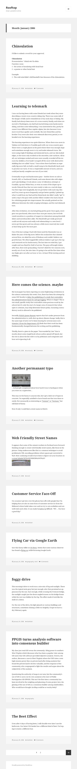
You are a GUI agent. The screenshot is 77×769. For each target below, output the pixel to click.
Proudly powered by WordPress (22, 765)
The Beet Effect (24, 716)
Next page (68, 752)
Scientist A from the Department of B (25, 323)
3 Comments (39, 740)
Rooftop (11, 7)
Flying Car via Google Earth (34, 540)
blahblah (30, 88)
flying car (24, 550)
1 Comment (39, 267)
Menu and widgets (68, 11)
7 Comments (39, 88)
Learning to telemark (29, 106)
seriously (30, 350)
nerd (28, 476)
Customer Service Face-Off (34, 493)
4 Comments (44, 561)
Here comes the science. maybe (37, 284)
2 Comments (39, 420)
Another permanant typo (32, 368)
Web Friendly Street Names (34, 438)
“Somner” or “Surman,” (51, 401)
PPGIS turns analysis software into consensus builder (36, 641)
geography (30, 561)
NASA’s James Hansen (27, 315)
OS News (33, 548)
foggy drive (21, 579)
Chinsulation (22, 46)
